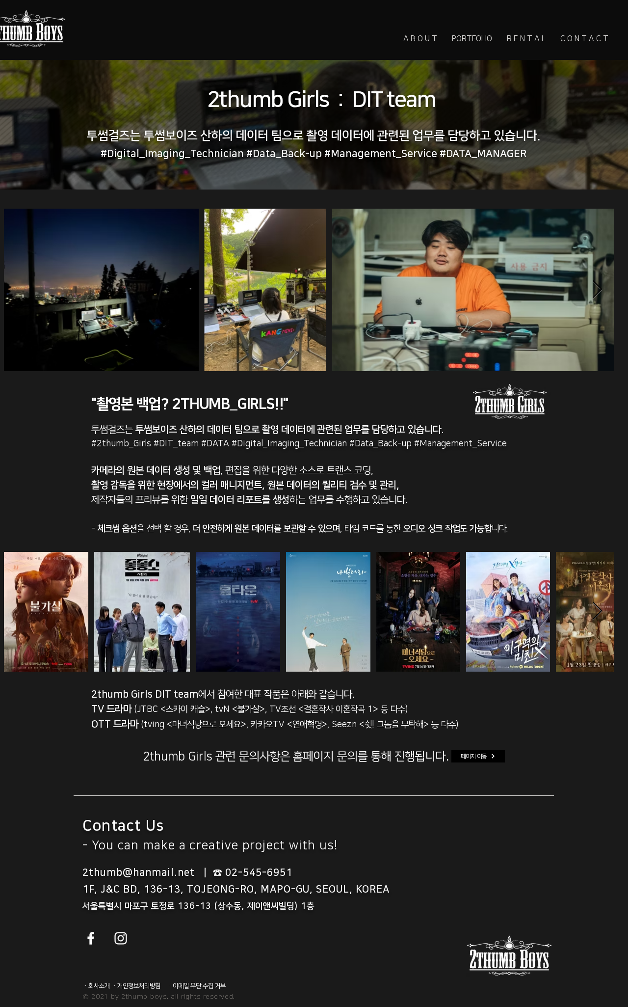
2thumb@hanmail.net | (147, 872)
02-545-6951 (258, 872)
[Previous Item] (20, 289)
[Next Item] (597, 289)
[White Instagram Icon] (120, 938)
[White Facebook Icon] (90, 938)
